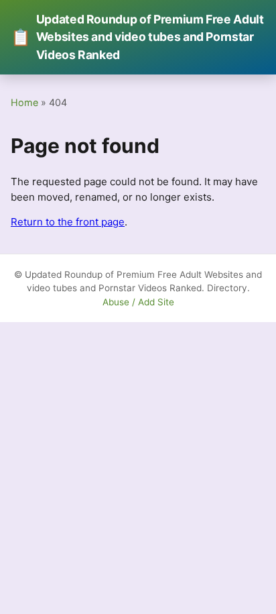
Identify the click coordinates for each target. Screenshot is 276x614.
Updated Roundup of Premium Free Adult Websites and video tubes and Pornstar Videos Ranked (137, 37)
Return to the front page (68, 221)
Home (24, 102)
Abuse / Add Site (138, 302)
